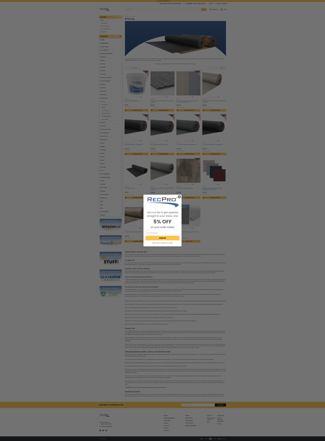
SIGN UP (162, 238)
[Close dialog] (179, 196)
